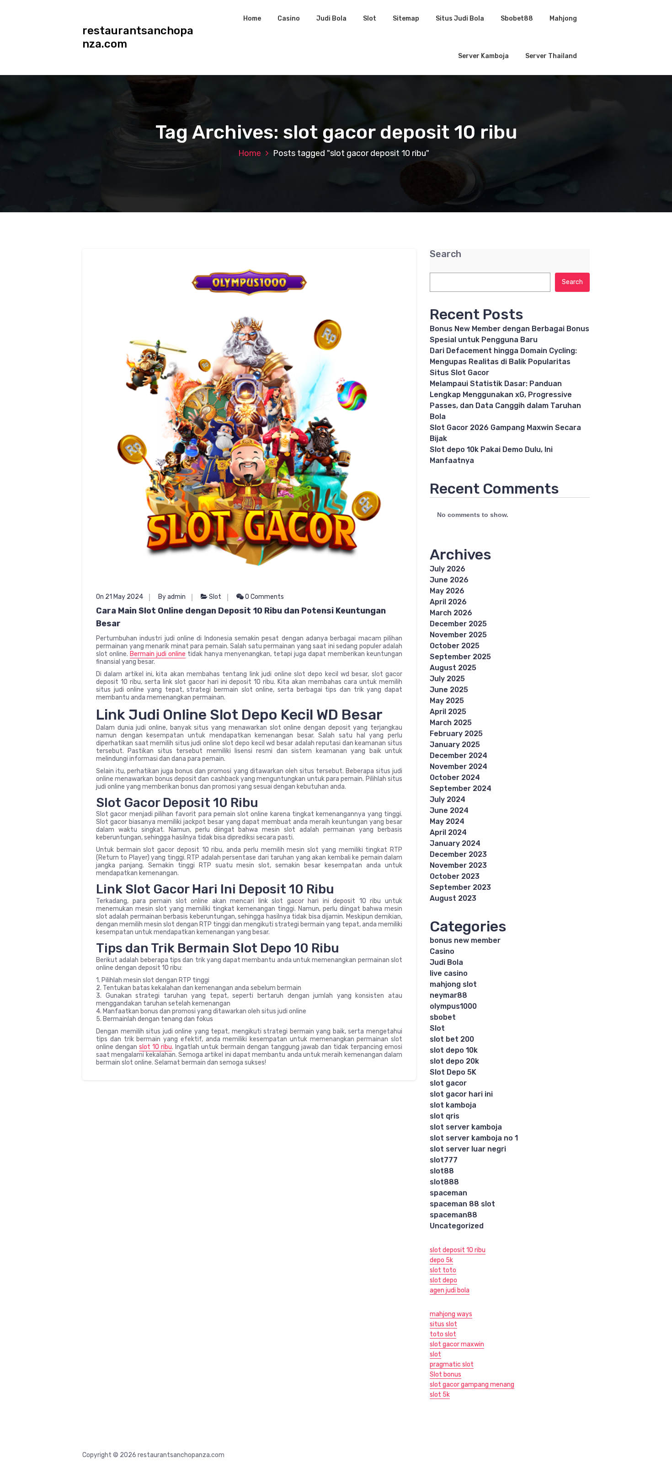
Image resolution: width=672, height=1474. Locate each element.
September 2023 (460, 887)
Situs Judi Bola (460, 18)
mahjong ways (451, 1314)
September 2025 (460, 656)
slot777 (444, 1160)
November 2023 (458, 865)
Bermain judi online (158, 654)
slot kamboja (453, 1105)
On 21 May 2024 (119, 597)
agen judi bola (449, 1290)
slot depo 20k (454, 1061)
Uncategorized (457, 1225)
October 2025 (455, 645)
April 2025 (448, 711)
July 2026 (447, 569)
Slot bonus (445, 1374)
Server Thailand (551, 56)
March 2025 (451, 722)
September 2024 (460, 788)
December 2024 (458, 755)
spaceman (448, 1193)
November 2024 (458, 766)
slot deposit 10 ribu (457, 1250)
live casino (449, 973)
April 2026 (448, 601)
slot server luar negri (468, 1149)
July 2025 (447, 678)
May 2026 (447, 590)
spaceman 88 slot (462, 1204)
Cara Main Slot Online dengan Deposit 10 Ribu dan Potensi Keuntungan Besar (241, 617)
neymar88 (448, 995)
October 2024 (455, 777)
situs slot (443, 1324)
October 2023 (455, 876)
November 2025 (458, 634)
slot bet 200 (452, 1039)
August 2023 (453, 898)
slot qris (444, 1116)
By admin (172, 597)
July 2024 (447, 799)
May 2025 (447, 700)
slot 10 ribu (155, 1047)
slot (435, 1354)
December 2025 (458, 623)
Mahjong (563, 18)
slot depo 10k (454, 1050)
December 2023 (458, 854)
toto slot (443, 1334)
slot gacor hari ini (461, 1094)
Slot (369, 18)
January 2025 (455, 744)
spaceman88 (453, 1214)
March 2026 (451, 612)
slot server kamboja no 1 (474, 1138)
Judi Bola (331, 18)
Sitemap (406, 18)
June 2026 (449, 580)
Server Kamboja (483, 56)
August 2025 (453, 667)
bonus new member (465, 940)
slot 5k (440, 1395)
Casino (288, 18)
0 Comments (264, 597)
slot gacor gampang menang (472, 1384)
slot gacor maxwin (457, 1344)
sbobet (443, 1017)
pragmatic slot (452, 1364)
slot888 (444, 1182)
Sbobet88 (517, 18)
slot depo (443, 1280)
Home (252, 18)
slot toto (443, 1270)
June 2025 (449, 689)
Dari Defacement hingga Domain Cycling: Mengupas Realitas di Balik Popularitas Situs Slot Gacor (503, 361)
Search (445, 254)
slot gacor (448, 1083)
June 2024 (449, 810)
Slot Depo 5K (453, 1072)
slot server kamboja (466, 1127)
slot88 (442, 1171)
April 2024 (448, 832)
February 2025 (456, 733)
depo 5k (441, 1260)
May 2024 (447, 821)
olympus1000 (453, 1006)
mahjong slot (453, 984)
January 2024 (455, 843)
